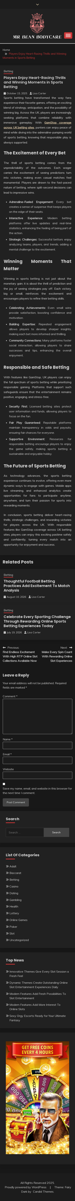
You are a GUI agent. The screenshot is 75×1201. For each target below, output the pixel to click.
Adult (12, 866)
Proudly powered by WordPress (26, 1187)
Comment (10, 696)
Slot (12, 933)
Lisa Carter (39, 93)
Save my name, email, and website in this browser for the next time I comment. (37, 791)
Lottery (14, 913)
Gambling (15, 900)
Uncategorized (19, 940)
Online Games (18, 920)
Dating (13, 893)
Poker (13, 926)
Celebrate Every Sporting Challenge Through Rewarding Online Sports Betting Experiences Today (37, 621)
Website (8, 769)
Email (7, 754)
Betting (8, 71)
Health (13, 906)
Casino (13, 886)
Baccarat (15, 873)
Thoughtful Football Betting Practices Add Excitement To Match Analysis (37, 586)
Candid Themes (43, 1191)
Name (8, 739)
